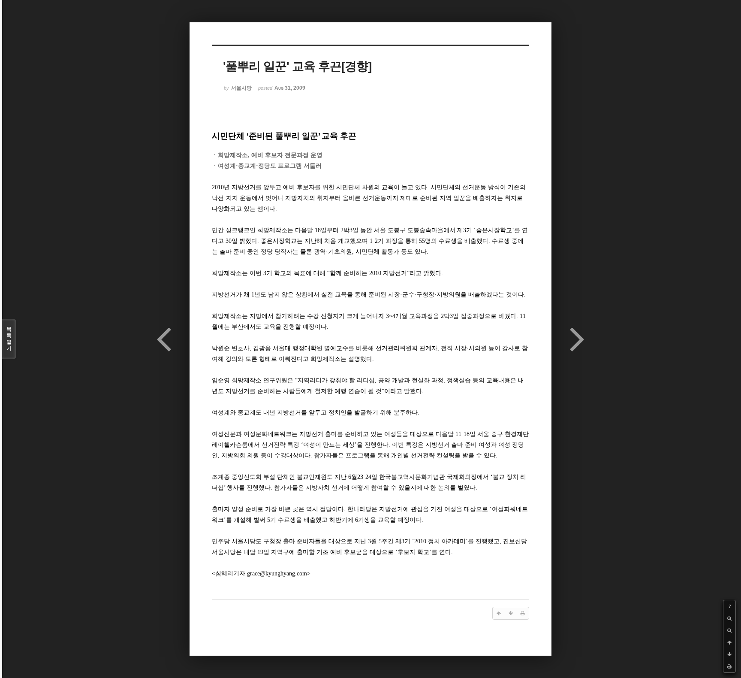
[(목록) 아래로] (729, 654)
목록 (9, 338)
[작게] (729, 630)
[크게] (729, 618)
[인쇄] (729, 666)
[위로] (729, 642)
